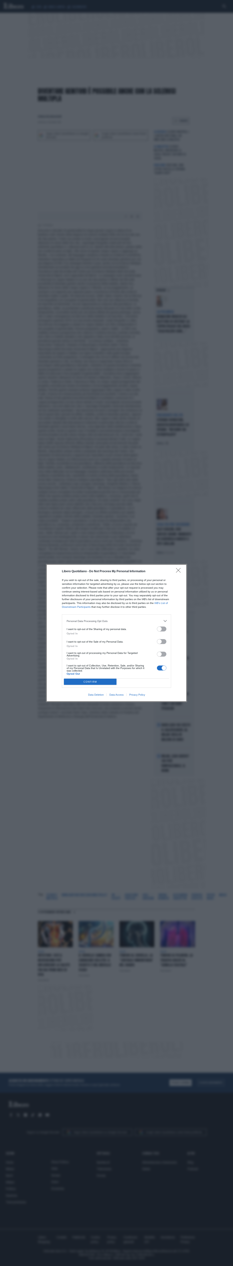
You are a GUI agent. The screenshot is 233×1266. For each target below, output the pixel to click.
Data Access (116, 694)
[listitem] (116, 621)
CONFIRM (90, 681)
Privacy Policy (137, 694)
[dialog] (116, 633)
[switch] (161, 629)
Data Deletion (96, 694)
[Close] (179, 571)
